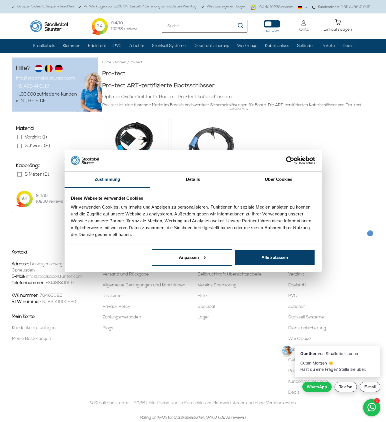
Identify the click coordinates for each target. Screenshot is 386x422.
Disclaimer (113, 296)
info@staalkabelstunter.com (45, 78)
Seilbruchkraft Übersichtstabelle (230, 274)
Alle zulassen (274, 257)
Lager (203, 317)
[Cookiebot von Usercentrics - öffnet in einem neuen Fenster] (290, 160)
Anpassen (189, 257)
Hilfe (202, 296)
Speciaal (206, 307)
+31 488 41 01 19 (32, 86)
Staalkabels (44, 46)
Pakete (328, 46)
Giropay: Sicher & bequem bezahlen (45, 6)
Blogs (108, 328)
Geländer (305, 46)
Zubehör (136, 46)
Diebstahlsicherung (211, 46)
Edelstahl (97, 46)
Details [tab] (193, 179)
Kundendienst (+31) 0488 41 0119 (344, 7)
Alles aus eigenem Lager (226, 6)
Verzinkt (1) (19, 137)
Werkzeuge (247, 46)
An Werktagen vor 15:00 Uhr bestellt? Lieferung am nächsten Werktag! (140, 6)
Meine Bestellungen (31, 339)
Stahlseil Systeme (169, 46)
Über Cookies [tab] (278, 179)
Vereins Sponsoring (217, 285)
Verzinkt (296, 274)
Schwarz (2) (19, 146)
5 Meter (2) (19, 174)
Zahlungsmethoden (122, 317)
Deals (348, 46)
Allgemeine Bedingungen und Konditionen (144, 285)
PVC (117, 46)
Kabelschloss (277, 46)
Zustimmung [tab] (107, 179)
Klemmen (71, 46)
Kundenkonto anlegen (34, 328)
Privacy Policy (116, 307)
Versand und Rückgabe (126, 274)
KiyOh (162, 417)
